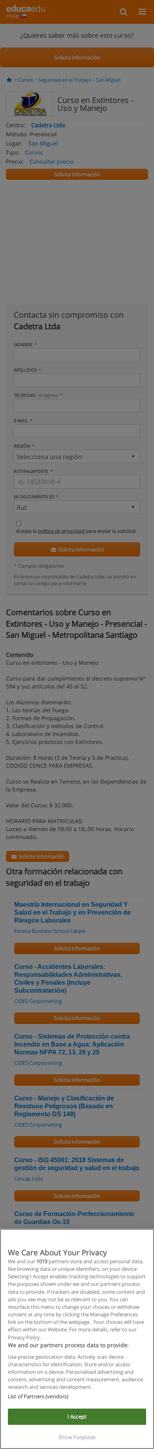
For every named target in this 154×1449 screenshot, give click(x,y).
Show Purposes (77, 1437)
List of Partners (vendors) (38, 1396)
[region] (77, 1339)
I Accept (77, 1416)
